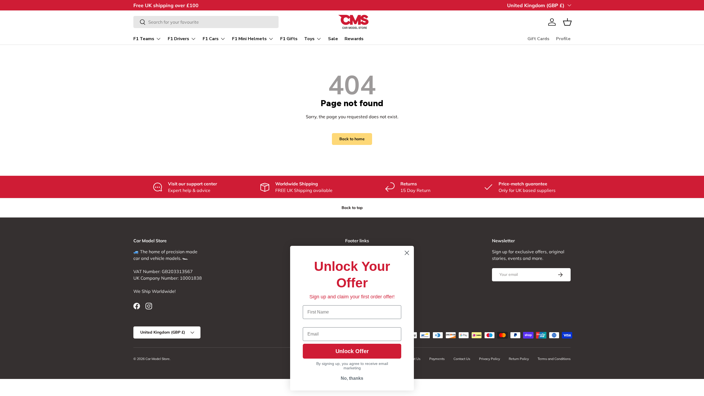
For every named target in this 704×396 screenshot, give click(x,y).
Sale (333, 39)
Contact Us (461, 359)
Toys (309, 39)
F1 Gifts (289, 39)
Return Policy (519, 359)
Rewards (354, 39)
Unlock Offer (352, 351)
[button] (567, 22)
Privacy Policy (489, 359)
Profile (563, 39)
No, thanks (352, 378)
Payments (437, 359)
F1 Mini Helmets (249, 39)
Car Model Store (157, 359)
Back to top (352, 207)
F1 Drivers (178, 39)
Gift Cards (538, 39)
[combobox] (206, 22)
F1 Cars (211, 39)
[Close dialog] (407, 253)
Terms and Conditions (554, 359)
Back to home (352, 138)
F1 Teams (143, 39)
